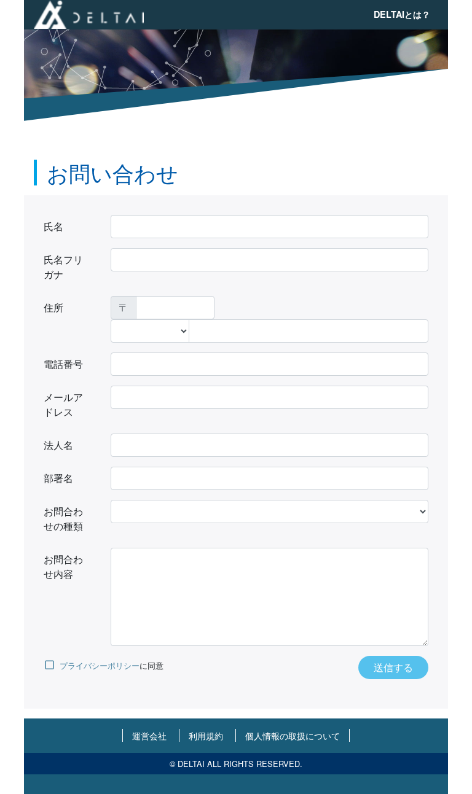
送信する (393, 667)
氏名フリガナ (63, 266)
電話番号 (63, 364)
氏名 (53, 226)
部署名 (58, 478)
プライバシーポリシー (100, 665)
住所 (53, 307)
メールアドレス (63, 404)
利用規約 (206, 735)
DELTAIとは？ (402, 14)
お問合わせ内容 (63, 566)
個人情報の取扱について (292, 735)
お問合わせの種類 (63, 518)
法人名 (58, 445)
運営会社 (149, 735)
